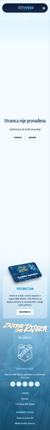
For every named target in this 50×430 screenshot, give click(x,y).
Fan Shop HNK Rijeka (25, 404)
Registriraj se (25, 312)
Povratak (18, 137)
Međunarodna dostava (25, 423)
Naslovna (32, 137)
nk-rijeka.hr (25, 338)
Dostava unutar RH (25, 418)
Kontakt (25, 399)
